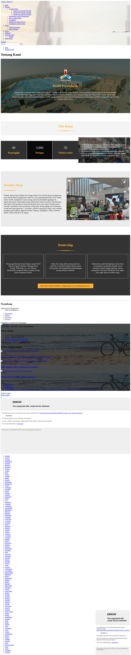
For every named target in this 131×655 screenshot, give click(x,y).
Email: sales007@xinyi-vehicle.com (16, 341)
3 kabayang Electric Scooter (22, 12)
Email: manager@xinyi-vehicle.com (16, 339)
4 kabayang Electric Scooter (22, 14)
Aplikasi (7, 33)
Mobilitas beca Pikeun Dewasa (87, 390)
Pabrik (11, 37)
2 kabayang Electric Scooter (22, 11)
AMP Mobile (9, 388)
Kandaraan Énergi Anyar (17, 22)
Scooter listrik (13, 9)
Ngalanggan (22, 323)
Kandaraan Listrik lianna (17, 24)
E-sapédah (12, 20)
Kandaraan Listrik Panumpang (19, 16)
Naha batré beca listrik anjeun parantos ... (18, 377)
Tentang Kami (9, 35)
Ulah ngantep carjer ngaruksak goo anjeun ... (20, 367)
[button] (65, 286)
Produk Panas (9, 384)
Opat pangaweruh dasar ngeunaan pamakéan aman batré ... (26, 357)
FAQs (7, 31)
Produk (7, 7)
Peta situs (8, 386)
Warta (7, 25)
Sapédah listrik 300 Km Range (31, 390)
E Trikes (73, 390)
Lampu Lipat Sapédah (48, 390)
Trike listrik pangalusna (12, 390)
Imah (6, 5)
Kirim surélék (5, 395)
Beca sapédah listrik (63, 390)
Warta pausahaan (14, 27)
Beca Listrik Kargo (15, 18)
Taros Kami (8, 38)
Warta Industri (13, 29)
